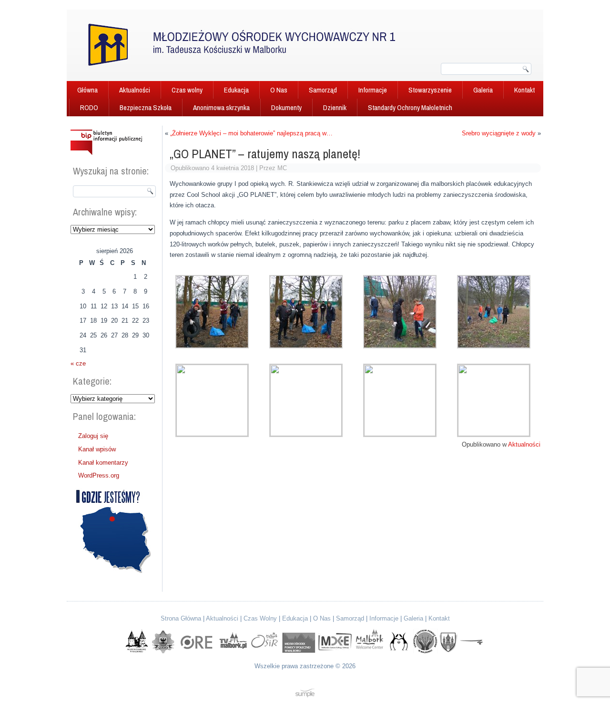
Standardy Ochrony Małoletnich (410, 107)
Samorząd (323, 90)
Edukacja (236, 90)
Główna (87, 90)
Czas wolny (187, 90)
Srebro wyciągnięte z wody (499, 133)
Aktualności (134, 90)
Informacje (372, 90)
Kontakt (524, 90)
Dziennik (334, 107)
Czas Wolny (260, 618)
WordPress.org (98, 475)
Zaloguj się (93, 435)
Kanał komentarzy (103, 462)
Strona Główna (181, 618)
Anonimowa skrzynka (221, 107)
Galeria (483, 90)
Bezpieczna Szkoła (146, 107)
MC (282, 168)
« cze (78, 363)
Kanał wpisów (97, 449)
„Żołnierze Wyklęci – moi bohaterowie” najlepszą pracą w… (251, 133)
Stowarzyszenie (430, 90)
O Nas (278, 90)
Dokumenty (286, 107)
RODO (89, 107)
